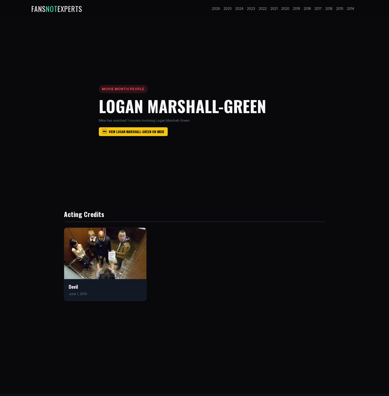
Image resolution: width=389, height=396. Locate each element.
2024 (239, 9)
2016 (328, 9)
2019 (296, 9)
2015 (339, 9)
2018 (307, 9)
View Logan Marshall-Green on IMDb (136, 131)
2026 (216, 9)
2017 (318, 9)
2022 (263, 9)
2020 (285, 9)
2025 (228, 9)
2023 (251, 9)
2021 (274, 9)
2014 (350, 9)
